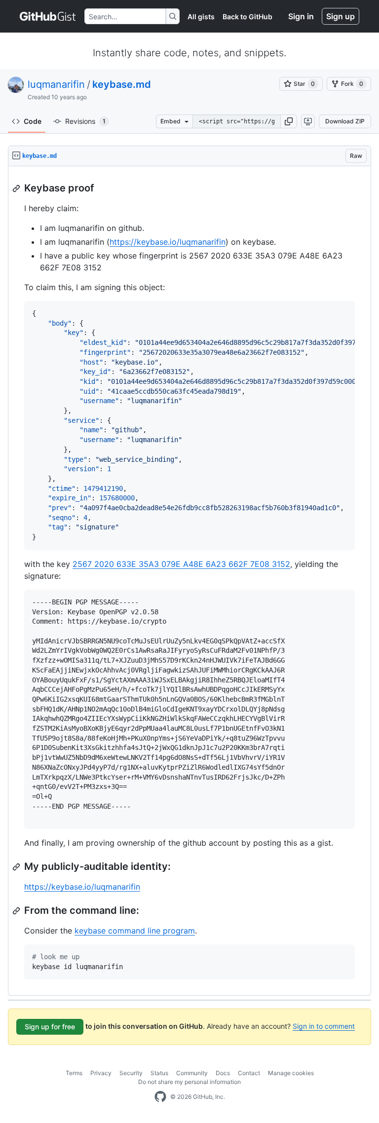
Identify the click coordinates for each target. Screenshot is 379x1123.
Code (32, 121)
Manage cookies (291, 1073)
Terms (74, 1073)
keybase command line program (135, 931)
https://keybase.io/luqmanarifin (168, 242)
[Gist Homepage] (48, 16)
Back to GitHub (247, 16)
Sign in (301, 16)
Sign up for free (50, 1026)
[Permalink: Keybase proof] (17, 188)
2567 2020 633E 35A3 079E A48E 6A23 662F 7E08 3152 (181, 564)
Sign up (340, 16)
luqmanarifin (56, 84)
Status (159, 1073)
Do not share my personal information (189, 1082)
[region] (189, 581)
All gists (201, 16)
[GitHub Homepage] (160, 1096)
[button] (288, 121)
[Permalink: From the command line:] (17, 911)
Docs (223, 1073)
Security (131, 1073)
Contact (249, 1073)
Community (192, 1073)
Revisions (85, 121)
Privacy (101, 1073)
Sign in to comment (324, 1026)
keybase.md (121, 84)
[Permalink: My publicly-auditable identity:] (17, 867)
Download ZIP (345, 121)
